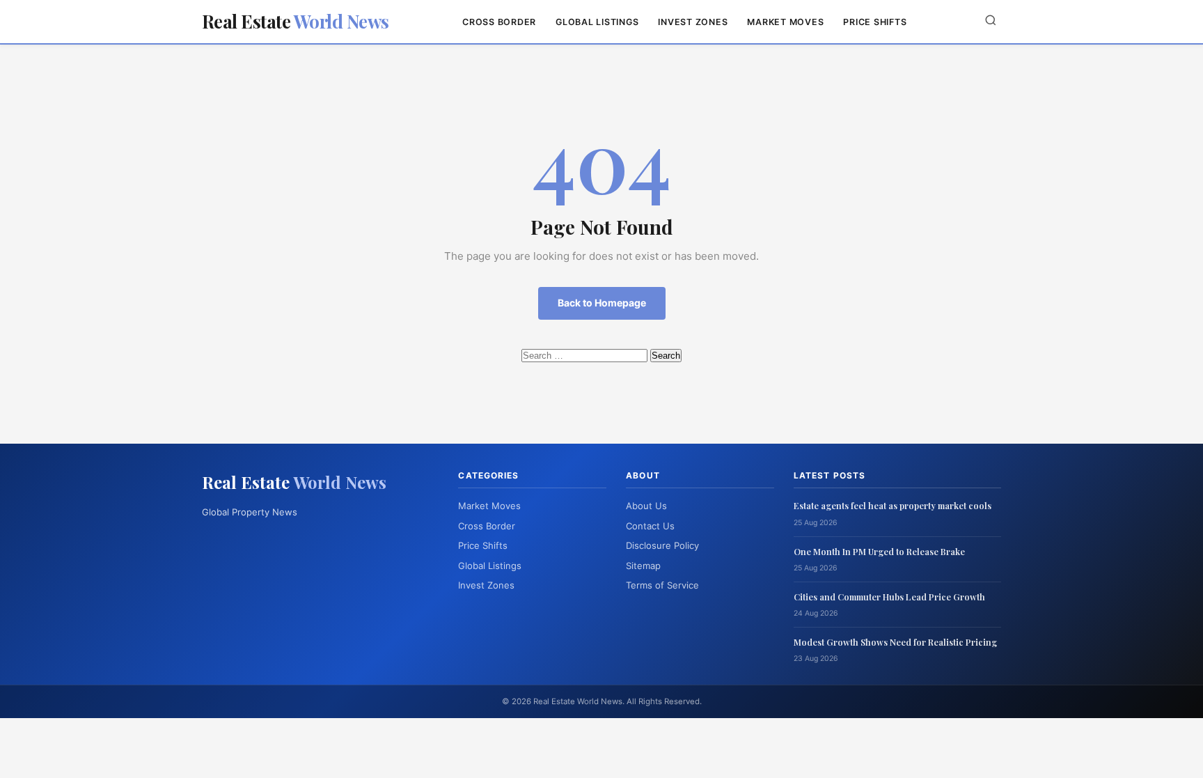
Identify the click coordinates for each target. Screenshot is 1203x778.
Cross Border (499, 22)
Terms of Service (662, 585)
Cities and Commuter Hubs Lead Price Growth (889, 596)
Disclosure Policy (662, 545)
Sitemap (643, 565)
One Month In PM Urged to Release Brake (879, 551)
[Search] (990, 21)
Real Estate (295, 21)
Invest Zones (693, 22)
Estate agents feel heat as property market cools (892, 505)
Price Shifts (874, 22)
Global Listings (597, 22)
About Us (646, 505)
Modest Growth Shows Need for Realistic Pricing (895, 642)
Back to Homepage (602, 303)
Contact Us (650, 525)
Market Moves (785, 22)
